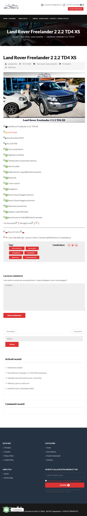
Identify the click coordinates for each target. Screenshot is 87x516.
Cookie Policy (9, 460)
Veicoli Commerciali (53, 456)
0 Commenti (66, 64)
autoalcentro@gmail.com (53, 5)
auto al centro (17, 248)
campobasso (16, 253)
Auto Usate (25, 37)
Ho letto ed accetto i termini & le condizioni (63, 481)
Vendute (50, 460)
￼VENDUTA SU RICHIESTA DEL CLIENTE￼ (24, 378)
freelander (31, 253)
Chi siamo (12, 18)
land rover (15, 257)
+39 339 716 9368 (72, 5)
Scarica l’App (43, 18)
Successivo (78, 331)
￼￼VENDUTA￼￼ (15, 368)
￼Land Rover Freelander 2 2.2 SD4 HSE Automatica (27, 373)
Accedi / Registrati (76, 9)
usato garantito (31, 257)
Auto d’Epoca (51, 452)
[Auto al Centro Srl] (11, 6)
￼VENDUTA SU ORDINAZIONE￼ (21, 389)
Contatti (53, 18)
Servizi (35, 18)
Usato (49, 448)
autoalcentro (12, 64)
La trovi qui (12, 132)
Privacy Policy (63, 18)
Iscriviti (63, 485)
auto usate (32, 248)
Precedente (10, 331)
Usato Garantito (37, 37)
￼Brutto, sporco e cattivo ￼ (18, 383)
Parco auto (23, 18)
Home (5, 18)
